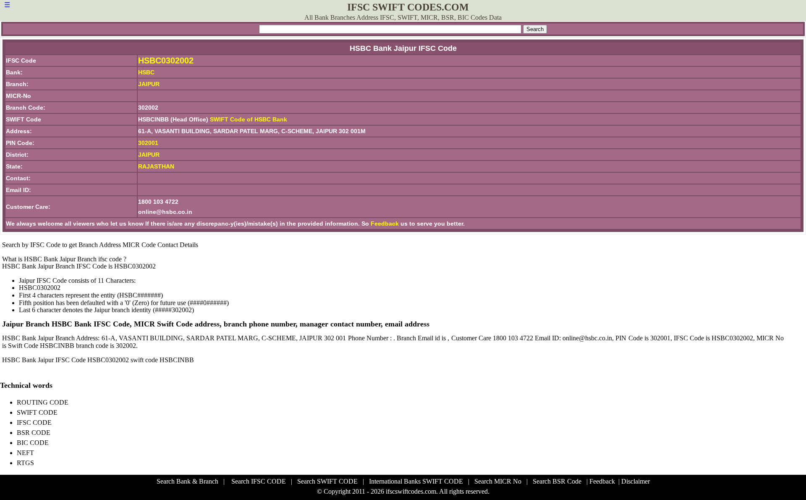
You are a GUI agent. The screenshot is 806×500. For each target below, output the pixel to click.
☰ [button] (7, 4)
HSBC (146, 72)
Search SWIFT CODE (327, 481)
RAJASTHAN (156, 166)
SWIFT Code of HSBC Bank (248, 119)
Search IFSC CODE (258, 481)
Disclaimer (635, 481)
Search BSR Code (557, 481)
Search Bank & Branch (187, 481)
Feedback (385, 223)
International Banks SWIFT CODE (416, 481)
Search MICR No (497, 481)
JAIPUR (149, 154)
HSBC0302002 (166, 60)
